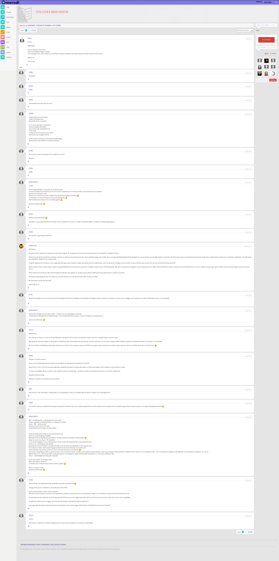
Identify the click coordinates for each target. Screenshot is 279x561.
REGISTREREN (266, 40)
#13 (28, 323)
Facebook (63, 544)
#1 (27, 65)
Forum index (31, 25)
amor (30, 389)
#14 (28, 349)
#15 (28, 382)
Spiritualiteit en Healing (43, 25)
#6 (28, 161)
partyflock (31, 46)
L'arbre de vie (33, 245)
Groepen (57, 544)
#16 (28, 396)
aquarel (31, 113)
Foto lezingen (56, 25)
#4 (28, 107)
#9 (28, 225)
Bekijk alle (273, 80)
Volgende (33, 30)
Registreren (267, 2)
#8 (28, 207)
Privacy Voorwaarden (42, 544)
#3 (28, 93)
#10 (28, 239)
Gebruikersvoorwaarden (27, 544)
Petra (30, 294)
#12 (28, 303)
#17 (28, 410)
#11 (28, 288)
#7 (28, 175)
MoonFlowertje (33, 182)
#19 (28, 508)
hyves (30, 90)
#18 (28, 473)
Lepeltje (31, 330)
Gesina (29, 38)
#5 (28, 144)
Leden (52, 544)
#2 (28, 79)
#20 (29, 526)
